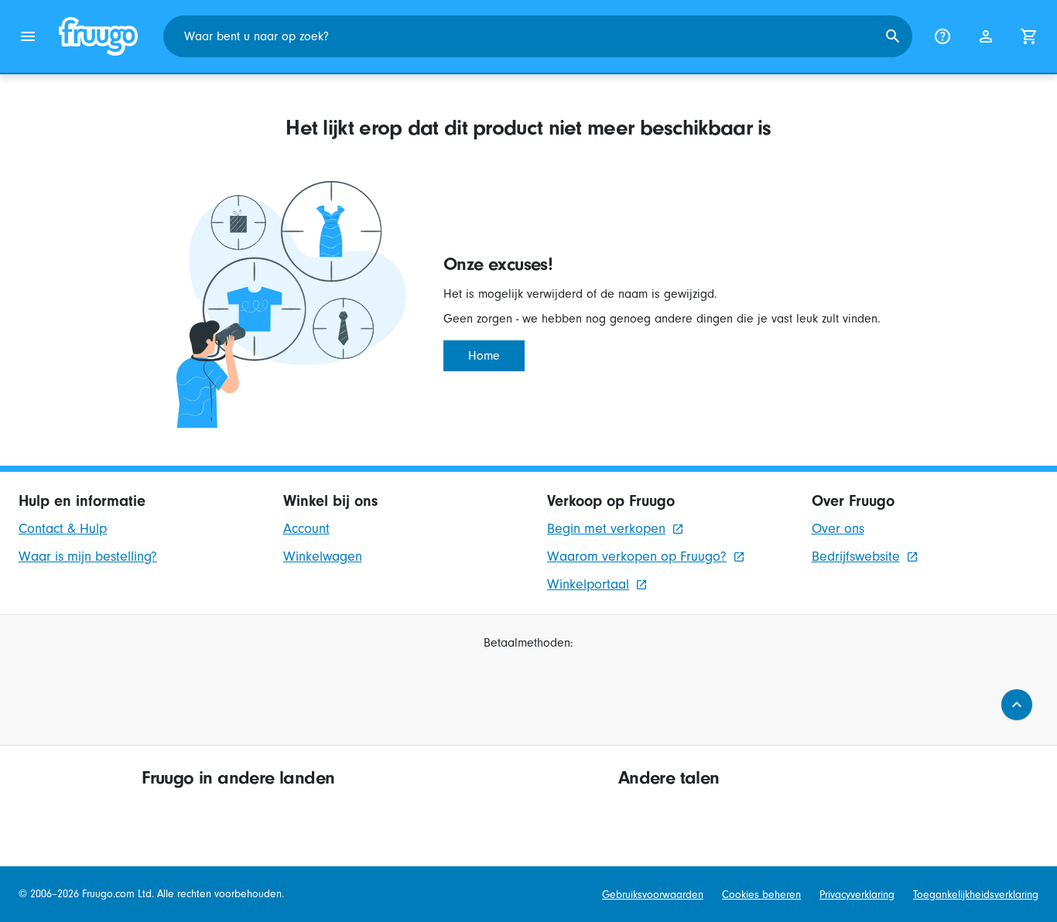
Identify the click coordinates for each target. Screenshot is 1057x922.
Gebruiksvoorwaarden (652, 894)
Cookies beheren (761, 894)
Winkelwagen (322, 556)
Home (484, 356)
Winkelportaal (588, 584)
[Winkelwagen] (1029, 36)
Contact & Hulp (63, 529)
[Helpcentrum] (942, 36)
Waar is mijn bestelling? (88, 556)
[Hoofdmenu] (27, 36)
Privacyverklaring (857, 894)
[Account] (985, 36)
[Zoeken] (892, 36)
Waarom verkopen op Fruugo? (637, 556)
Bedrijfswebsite (856, 556)
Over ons (838, 529)
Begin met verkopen (606, 529)
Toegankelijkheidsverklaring (975, 894)
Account (306, 529)
